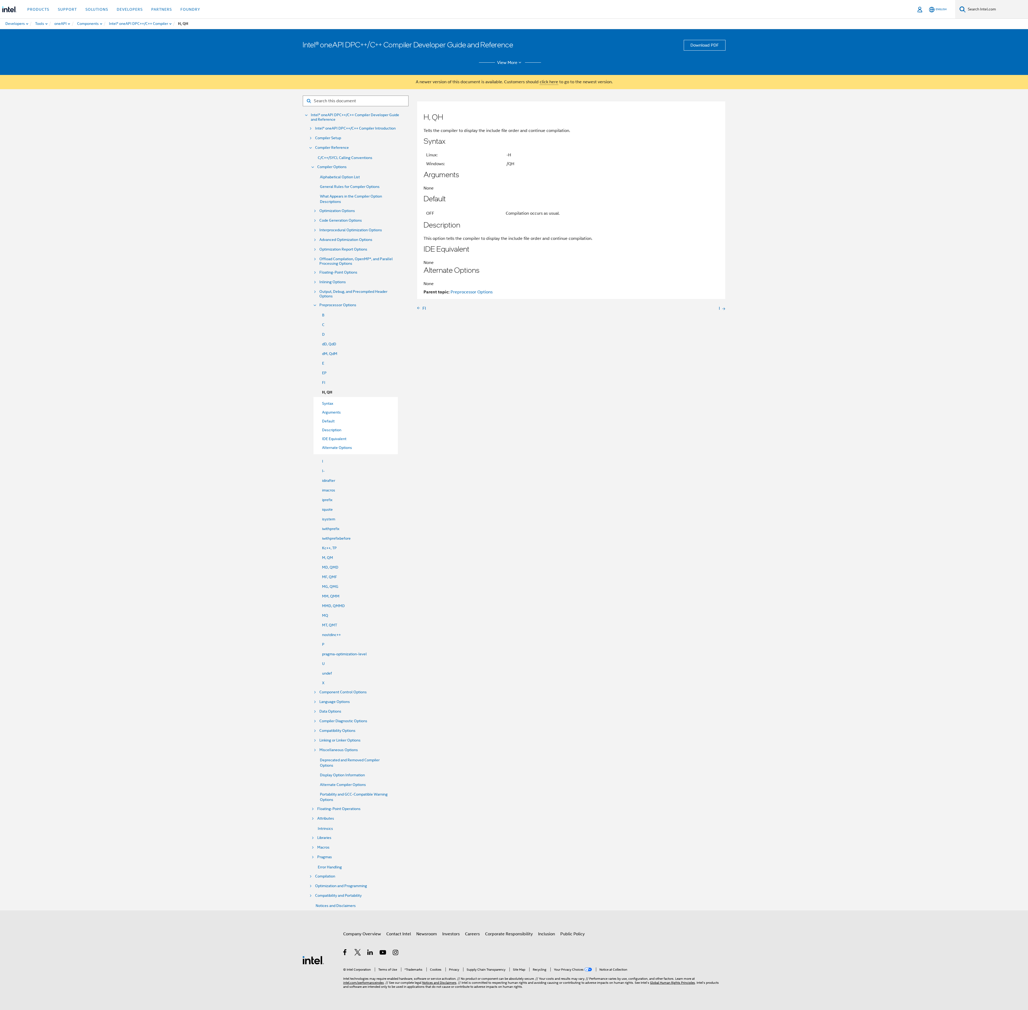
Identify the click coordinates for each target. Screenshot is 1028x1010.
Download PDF (704, 45)
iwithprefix (330, 528)
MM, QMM (330, 596)
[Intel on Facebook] (345, 953)
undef (327, 673)
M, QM (327, 557)
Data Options (330, 711)
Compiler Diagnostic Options (343, 721)
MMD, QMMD (333, 605)
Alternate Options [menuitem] (337, 447)
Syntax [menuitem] (327, 403)
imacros (328, 490)
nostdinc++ (331, 634)
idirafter (328, 480)
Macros (323, 847)
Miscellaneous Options (338, 750)
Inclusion (546, 934)
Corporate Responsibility (509, 934)
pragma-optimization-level (344, 654)
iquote (327, 509)
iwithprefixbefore (336, 538)
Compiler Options (332, 167)
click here (549, 82)
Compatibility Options (337, 730)
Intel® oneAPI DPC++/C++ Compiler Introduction (355, 128)
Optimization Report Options (343, 249)
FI (323, 382)
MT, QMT (329, 625)
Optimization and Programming (341, 886)
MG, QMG (330, 586)
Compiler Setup (328, 138)
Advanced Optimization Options (345, 239)
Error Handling (330, 867)
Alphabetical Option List (340, 177)
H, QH (327, 392)
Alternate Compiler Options (343, 784)
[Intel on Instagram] (396, 953)
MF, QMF (329, 576)
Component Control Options (343, 692)
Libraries (324, 837)
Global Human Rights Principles (672, 983)
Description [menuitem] (331, 430)
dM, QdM (329, 353)
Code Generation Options (340, 220)
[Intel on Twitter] (358, 953)
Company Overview (362, 934)
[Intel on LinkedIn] (370, 953)
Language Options (334, 701)
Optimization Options (337, 211)
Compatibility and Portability (338, 895)
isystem (328, 519)
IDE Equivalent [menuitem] (334, 438)
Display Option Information (342, 775)
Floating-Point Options (338, 272)
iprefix (327, 499)
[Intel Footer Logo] (313, 960)
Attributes (325, 818)
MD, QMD (330, 567)
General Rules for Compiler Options (350, 186)
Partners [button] (161, 9)
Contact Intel (398, 934)
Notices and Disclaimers (336, 905)
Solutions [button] (96, 9)
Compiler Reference (332, 147)
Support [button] (67, 9)
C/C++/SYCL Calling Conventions (345, 157)
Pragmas (324, 857)
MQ (325, 615)
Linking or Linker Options (340, 740)
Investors (451, 934)
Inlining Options (332, 282)
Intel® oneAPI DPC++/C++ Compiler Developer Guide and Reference (355, 117)
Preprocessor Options (337, 305)
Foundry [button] (190, 9)
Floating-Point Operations (339, 809)
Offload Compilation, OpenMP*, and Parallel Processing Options (356, 261)
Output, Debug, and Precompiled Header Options (353, 293)
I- (323, 470)
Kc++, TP (329, 548)
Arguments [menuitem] (331, 412)
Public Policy (572, 934)
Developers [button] (130, 9)
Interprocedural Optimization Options (350, 230)
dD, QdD (329, 344)
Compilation (325, 876)
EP (324, 372)
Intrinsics (325, 828)
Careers (472, 934)
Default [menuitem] (328, 421)
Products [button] (38, 9)
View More (507, 62)
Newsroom (426, 934)
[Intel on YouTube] (383, 953)
